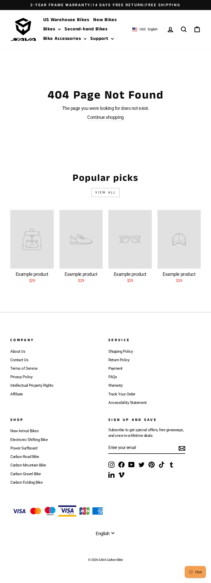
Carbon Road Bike (24, 456)
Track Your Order (121, 394)
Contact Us (19, 360)
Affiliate (16, 394)
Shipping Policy (120, 351)
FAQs (112, 377)
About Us (17, 351)
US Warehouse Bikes (66, 19)
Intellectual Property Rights (31, 385)
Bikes (50, 29)
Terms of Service (24, 368)
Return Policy (118, 360)
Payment (115, 368)
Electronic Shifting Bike (29, 439)
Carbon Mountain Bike (28, 465)
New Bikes (105, 19)
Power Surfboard (23, 448)
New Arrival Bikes (24, 431)
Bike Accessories (63, 38)
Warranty (115, 385)
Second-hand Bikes (86, 29)
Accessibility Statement (127, 402)
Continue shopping (105, 117)
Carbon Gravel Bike (25, 474)
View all (105, 192)
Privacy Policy (21, 377)
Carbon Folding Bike (26, 482)
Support (100, 38)
